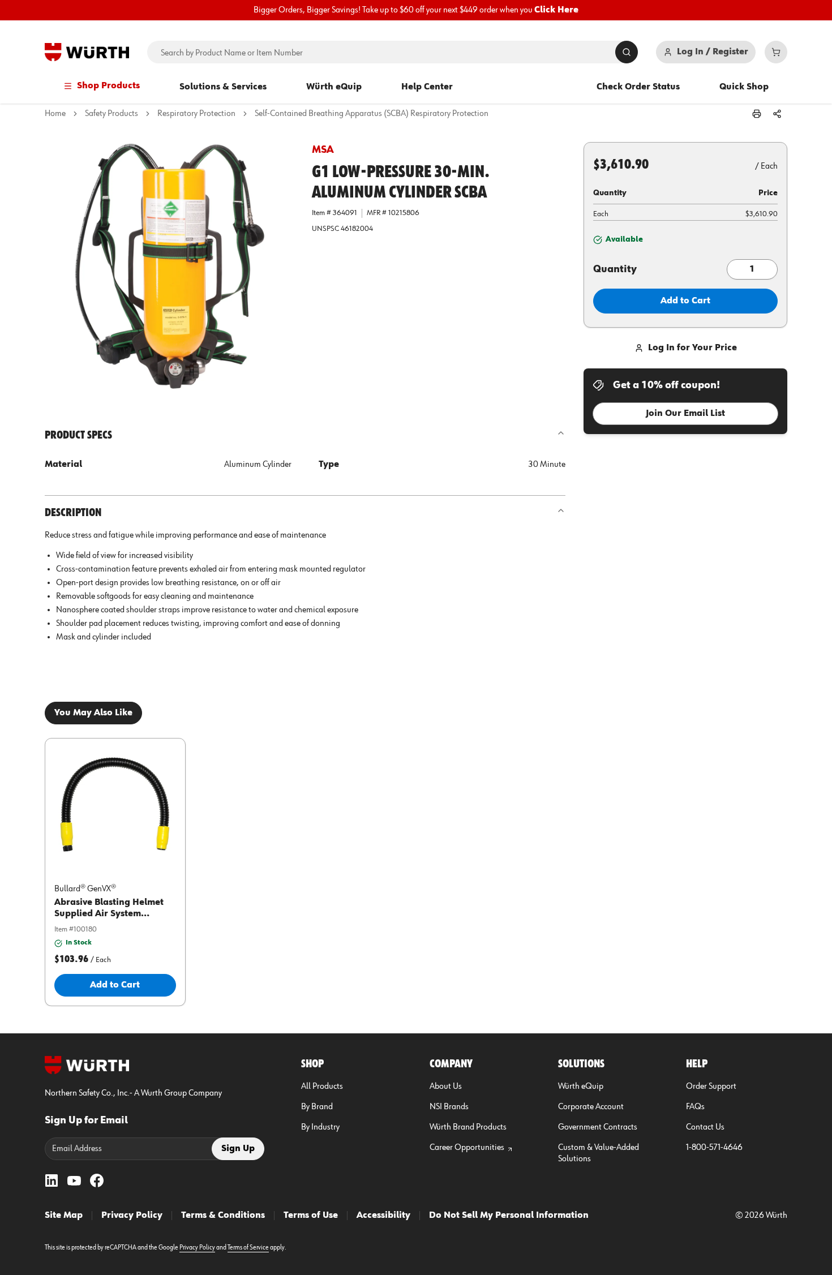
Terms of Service (248, 1247)
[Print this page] (757, 114)
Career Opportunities (467, 1147)
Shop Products (108, 86)
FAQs (695, 1106)
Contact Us (705, 1127)
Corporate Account (591, 1106)
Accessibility (383, 1215)
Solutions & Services (223, 87)
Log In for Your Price (692, 348)
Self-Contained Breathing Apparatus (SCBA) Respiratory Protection (371, 113)
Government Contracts (597, 1127)
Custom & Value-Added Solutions (598, 1153)
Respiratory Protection (196, 113)
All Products (322, 1086)
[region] (416, 10)
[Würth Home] (87, 52)
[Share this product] (777, 114)
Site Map (64, 1215)
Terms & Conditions (223, 1215)
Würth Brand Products (468, 1127)
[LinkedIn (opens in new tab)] (51, 1180)
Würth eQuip (334, 87)
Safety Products (111, 113)
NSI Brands (449, 1106)
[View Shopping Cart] (776, 52)
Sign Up (238, 1148)
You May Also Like (93, 713)
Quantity (615, 269)
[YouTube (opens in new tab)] (74, 1180)
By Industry (320, 1127)
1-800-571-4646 (714, 1147)
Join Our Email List (685, 413)
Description (73, 512)
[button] (169, 266)
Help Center (427, 87)
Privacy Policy (131, 1215)
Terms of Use (311, 1215)
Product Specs (78, 435)
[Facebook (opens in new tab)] (97, 1180)
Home (55, 113)
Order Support (711, 1086)
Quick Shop (744, 87)
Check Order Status (638, 87)
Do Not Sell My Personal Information (509, 1215)
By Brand (317, 1106)
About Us (446, 1086)
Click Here (556, 10)
